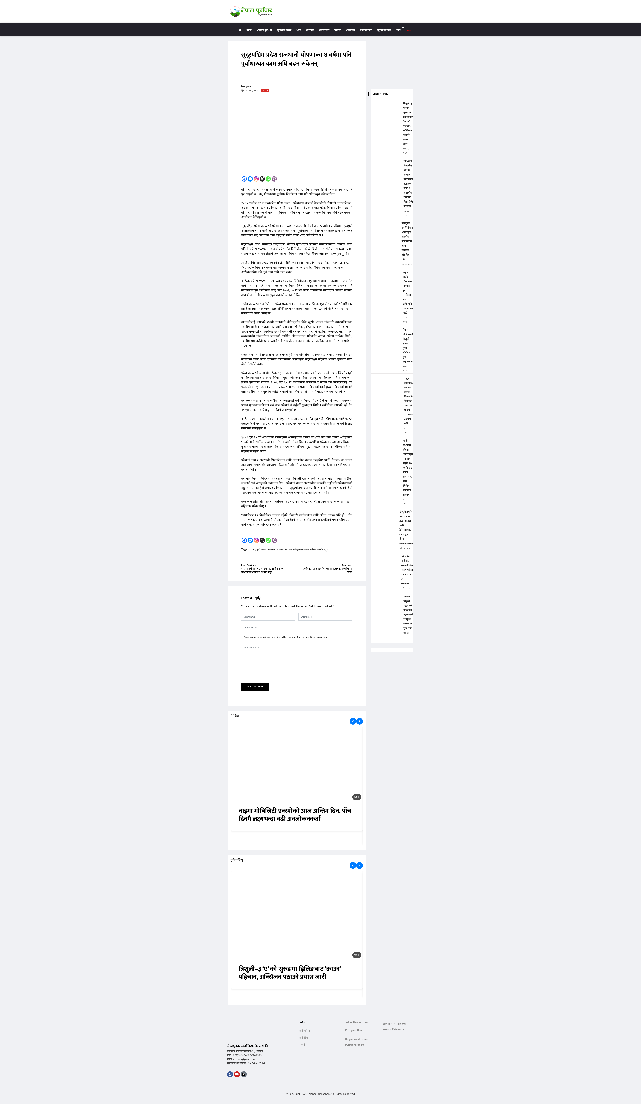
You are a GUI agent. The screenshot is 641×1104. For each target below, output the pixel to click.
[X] (262, 179)
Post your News (354, 1030)
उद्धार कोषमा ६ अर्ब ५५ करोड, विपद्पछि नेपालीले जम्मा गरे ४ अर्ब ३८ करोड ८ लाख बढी (408, 401)
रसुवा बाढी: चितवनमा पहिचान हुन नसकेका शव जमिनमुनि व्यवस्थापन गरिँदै (408, 292)
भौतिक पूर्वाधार (264, 30)
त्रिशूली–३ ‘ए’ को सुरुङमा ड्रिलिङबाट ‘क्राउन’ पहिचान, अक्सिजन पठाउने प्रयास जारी (290, 973)
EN (409, 30)
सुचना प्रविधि (384, 30)
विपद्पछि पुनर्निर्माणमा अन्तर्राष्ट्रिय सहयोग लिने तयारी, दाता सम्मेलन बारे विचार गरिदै (407, 241)
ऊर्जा (249, 30)
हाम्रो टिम (303, 1038)
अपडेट (265, 90)
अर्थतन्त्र (310, 30)
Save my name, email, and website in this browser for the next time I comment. (286, 637)
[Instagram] (256, 179)
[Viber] (274, 179)
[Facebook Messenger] (250, 179)
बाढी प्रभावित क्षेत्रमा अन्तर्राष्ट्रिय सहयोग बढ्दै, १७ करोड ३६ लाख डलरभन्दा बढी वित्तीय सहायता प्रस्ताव (408, 468)
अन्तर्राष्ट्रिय (324, 30)
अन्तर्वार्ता (350, 30)
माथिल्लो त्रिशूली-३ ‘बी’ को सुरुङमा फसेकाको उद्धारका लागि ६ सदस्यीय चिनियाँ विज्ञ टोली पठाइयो (408, 184)
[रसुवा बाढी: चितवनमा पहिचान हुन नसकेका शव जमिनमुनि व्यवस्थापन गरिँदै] (385, 274)
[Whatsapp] (268, 179)
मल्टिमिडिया (366, 30)
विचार (337, 30)
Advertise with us (356, 1022)
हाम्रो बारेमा (304, 1031)
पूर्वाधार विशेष (284, 30)
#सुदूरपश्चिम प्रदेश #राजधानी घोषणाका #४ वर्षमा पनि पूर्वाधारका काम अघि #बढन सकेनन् (289, 549)
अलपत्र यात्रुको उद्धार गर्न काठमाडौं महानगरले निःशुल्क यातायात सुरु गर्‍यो (408, 612)
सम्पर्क (302, 1045)
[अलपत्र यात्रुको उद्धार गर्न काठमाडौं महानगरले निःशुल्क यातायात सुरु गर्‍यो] (386, 599)
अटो (298, 30)
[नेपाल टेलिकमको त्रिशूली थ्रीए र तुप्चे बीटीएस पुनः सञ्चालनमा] (385, 332)
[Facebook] (244, 179)
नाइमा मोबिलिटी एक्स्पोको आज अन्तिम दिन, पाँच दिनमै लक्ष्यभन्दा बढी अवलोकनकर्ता (295, 815)
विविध (399, 30)
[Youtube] (237, 1074)
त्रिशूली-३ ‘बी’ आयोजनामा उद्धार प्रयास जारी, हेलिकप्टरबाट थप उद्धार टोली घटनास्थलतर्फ (406, 528)
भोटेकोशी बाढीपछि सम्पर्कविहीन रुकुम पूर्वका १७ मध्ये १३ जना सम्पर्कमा (407, 570)
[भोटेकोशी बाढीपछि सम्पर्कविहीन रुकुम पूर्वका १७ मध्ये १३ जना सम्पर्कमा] (385, 558)
